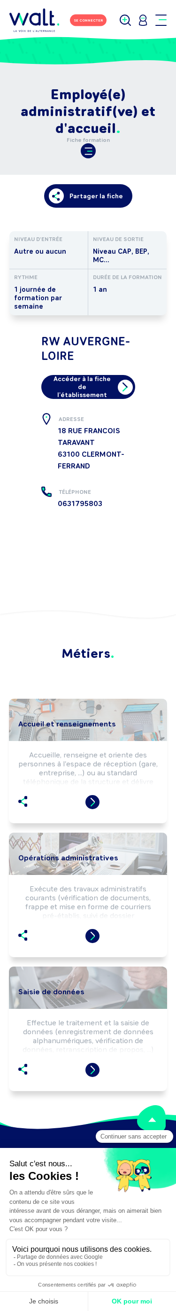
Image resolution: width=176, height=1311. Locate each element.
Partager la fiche (96, 196)
